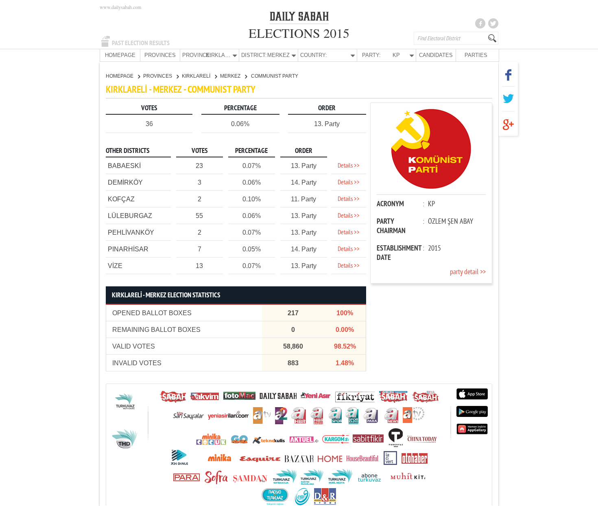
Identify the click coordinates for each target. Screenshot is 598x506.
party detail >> (468, 272)
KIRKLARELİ (197, 76)
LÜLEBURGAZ (130, 215)
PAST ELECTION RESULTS (141, 43)
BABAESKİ (124, 165)
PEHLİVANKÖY (131, 232)
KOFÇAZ (121, 199)
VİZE (115, 265)
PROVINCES (160, 55)
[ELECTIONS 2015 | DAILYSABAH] (299, 18)
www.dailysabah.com (120, 7)
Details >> (349, 166)
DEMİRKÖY (125, 182)
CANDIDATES (436, 55)
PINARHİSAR (128, 249)
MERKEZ (231, 76)
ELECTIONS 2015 (299, 32)
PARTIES (476, 55)
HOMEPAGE (120, 55)
